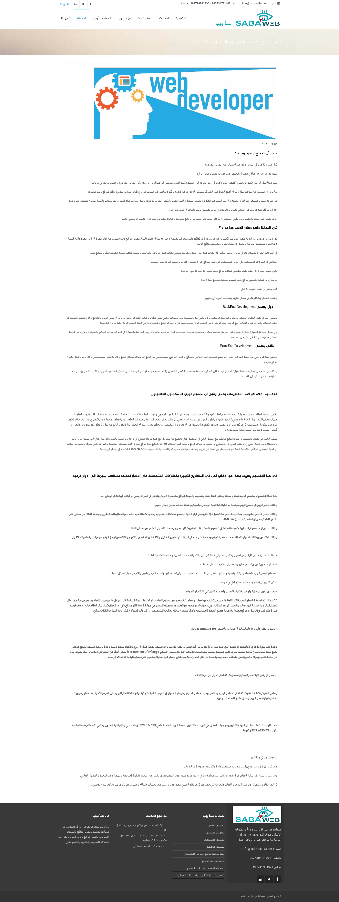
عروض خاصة (145, 18)
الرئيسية (180, 18)
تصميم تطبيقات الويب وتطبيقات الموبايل (200, 875)
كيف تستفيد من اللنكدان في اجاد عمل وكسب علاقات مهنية (143, 837)
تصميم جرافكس (215, 847)
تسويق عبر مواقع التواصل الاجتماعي (204, 854)
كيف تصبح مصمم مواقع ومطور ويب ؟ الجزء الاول (141, 827)
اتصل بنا (66, 18)
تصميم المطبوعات (213, 840)
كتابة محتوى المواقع (212, 861)
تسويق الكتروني (215, 833)
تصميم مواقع (216, 825)
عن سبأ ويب (124, 18)
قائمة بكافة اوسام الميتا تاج (148, 846)
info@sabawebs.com (255, 3)
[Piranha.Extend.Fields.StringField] (256, 23)
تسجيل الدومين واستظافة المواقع (205, 868)
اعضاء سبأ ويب (101, 18)
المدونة (82, 18)
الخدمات (164, 18)
